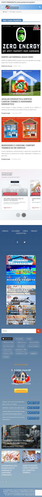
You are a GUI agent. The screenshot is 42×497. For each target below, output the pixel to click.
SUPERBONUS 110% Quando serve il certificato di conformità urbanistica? (9, 470)
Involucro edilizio (27, 71)
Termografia (19, 339)
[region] (21, 195)
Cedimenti (6, 433)
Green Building (17, 26)
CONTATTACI (21, 390)
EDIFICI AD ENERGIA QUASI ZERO (17, 57)
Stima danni (21, 346)
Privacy (34, 231)
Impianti (19, 71)
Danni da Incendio (8, 346)
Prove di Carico (21, 435)
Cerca (25, 231)
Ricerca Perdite (34, 342)
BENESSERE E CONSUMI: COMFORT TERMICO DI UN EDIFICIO (18, 146)
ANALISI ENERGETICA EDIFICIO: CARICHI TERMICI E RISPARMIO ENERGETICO (16, 101)
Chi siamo (16, 231)
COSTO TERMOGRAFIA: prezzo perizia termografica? (18, 2)
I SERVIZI (5, 231)
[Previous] (2, 482)
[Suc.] (6, 482)
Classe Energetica (33, 346)
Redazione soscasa (6, 66)
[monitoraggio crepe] (21, 290)
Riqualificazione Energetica (29, 26)
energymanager (5, 113)
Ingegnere (34, 353)
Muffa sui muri (21, 342)
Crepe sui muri (7, 349)
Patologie (13, 435)
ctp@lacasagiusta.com (31, 494)
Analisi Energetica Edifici (8, 71)
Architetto (6, 357)
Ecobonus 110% (7, 353)
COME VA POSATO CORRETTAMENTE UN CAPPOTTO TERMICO (30, 469)
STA (18, 491)
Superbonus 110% (20, 349)
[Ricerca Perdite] (21, 280)
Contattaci (21, 233)
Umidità (29, 339)
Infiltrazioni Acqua (8, 342)
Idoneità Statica (14, 433)
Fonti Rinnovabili (6, 26)
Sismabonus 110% (21, 353)
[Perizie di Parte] (21, 300)
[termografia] (21, 260)
